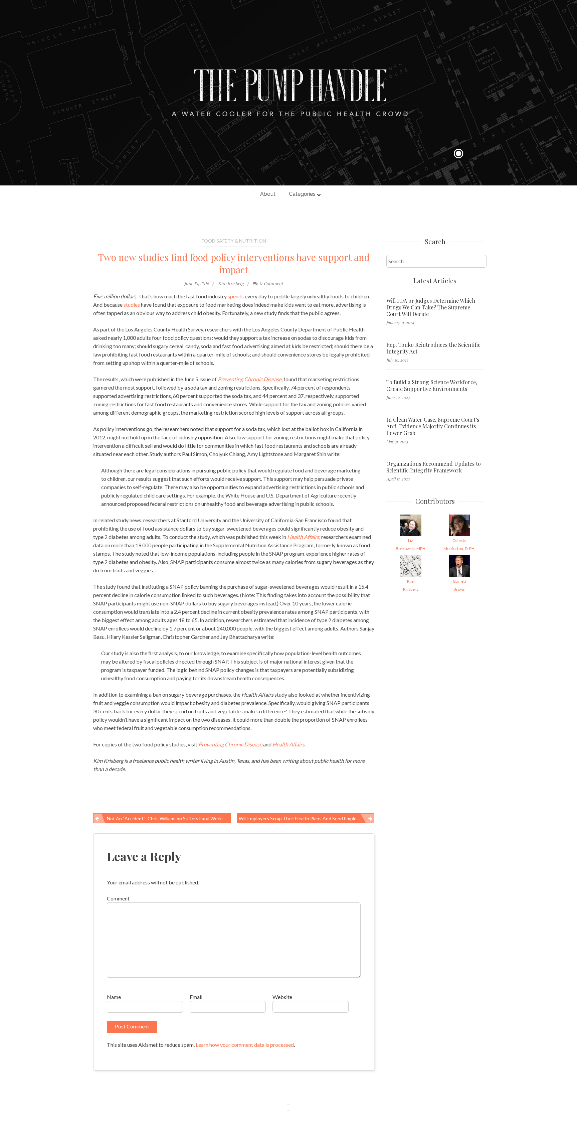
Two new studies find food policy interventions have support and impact (234, 263)
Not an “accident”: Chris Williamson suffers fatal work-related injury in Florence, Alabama (169, 818)
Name (114, 997)
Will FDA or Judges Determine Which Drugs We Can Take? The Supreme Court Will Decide (430, 307)
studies (132, 304)
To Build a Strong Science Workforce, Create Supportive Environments (431, 385)
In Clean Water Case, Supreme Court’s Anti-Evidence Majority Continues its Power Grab (432, 426)
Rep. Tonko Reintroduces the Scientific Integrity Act (433, 348)
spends (236, 296)
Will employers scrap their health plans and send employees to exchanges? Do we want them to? (307, 818)
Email (196, 997)
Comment (118, 898)
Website (282, 997)
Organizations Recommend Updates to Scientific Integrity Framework (433, 467)
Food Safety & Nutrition (234, 241)
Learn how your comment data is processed (245, 1044)
